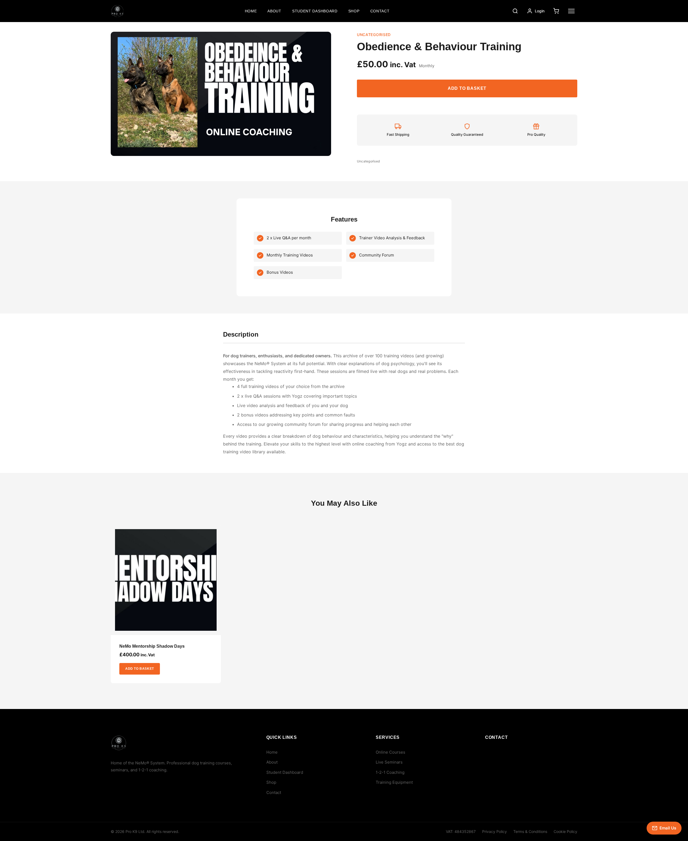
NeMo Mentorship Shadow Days (152, 646)
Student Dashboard (315, 11)
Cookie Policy (565, 831)
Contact (380, 11)
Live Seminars (389, 762)
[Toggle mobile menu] (571, 11)
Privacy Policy (494, 831)
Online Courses (390, 752)
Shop (354, 11)
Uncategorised (368, 161)
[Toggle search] (515, 11)
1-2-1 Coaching (390, 772)
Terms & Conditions (530, 831)
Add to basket (467, 88)
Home (251, 11)
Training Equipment (394, 782)
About (274, 11)
